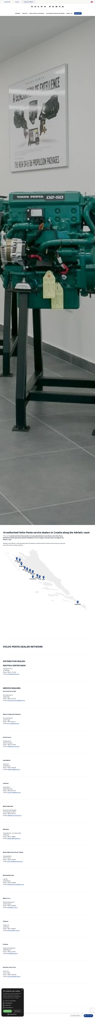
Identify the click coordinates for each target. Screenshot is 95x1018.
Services (25, 13)
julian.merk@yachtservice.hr (15, 861)
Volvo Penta (28, 2)
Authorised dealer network (55, 13)
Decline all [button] (17, 1011)
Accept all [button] (7, 1011)
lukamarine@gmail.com (13, 769)
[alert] (12, 1002)
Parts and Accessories (36, 13)
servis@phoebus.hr (12, 953)
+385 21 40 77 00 (76, 1015)
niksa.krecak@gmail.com (14, 792)
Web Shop (78, 13)
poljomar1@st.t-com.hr (13, 930)
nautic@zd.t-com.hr (12, 907)
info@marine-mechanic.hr (14, 815)
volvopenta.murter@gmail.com (15, 884)
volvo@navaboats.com (13, 674)
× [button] (22, 990)
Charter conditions (15, 998)
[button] (12, 1014)
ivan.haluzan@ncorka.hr (13, 976)
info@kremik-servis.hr (13, 746)
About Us (69, 13)
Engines (17, 13)
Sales (17, 2)
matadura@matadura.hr (13, 838)
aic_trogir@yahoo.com (13, 723)
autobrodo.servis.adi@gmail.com (16, 700)
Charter (7, 2)
